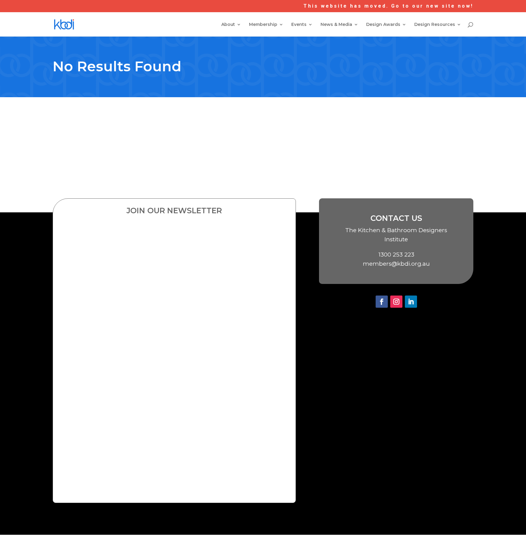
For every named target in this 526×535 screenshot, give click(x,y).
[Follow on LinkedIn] (411, 302)
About (228, 24)
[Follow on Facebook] (382, 302)
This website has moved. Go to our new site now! (388, 6)
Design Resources (434, 24)
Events (299, 24)
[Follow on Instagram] (396, 302)
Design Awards (383, 24)
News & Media (336, 24)
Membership (263, 24)
